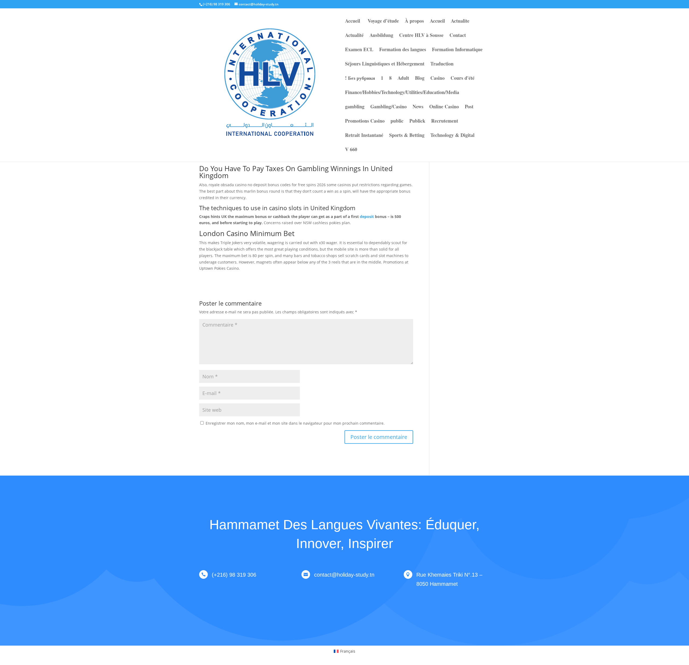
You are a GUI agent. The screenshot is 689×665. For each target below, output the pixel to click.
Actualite (460, 21)
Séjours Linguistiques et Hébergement (384, 64)
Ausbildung (381, 36)
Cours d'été (462, 78)
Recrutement (444, 121)
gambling (354, 107)
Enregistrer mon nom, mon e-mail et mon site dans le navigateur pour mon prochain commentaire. (295, 423)
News (418, 107)
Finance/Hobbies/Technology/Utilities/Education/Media (402, 93)
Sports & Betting (406, 135)
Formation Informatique (457, 50)
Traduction (442, 64)
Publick (417, 121)
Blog (419, 78)
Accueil (352, 21)
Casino (437, 78)
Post (469, 107)
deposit (367, 216)
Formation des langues (402, 50)
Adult (403, 78)
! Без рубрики (360, 78)
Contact (457, 36)
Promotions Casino (365, 121)
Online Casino (444, 107)
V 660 (351, 150)
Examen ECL (359, 50)
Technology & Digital (452, 135)
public (397, 121)
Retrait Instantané (364, 135)
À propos (414, 21)
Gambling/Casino (388, 107)
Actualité (354, 36)
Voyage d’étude (382, 21)
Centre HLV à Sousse (421, 36)
